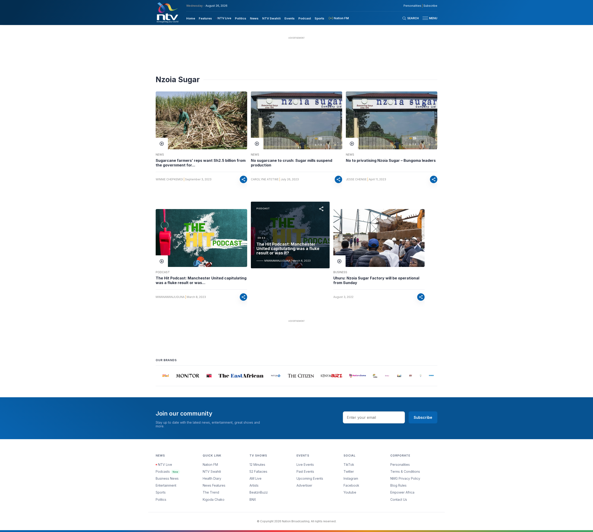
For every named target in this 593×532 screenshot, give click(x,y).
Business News (167, 478)
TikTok (349, 464)
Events (289, 18)
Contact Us (398, 499)
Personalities (412, 5)
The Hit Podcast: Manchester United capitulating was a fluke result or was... (201, 280)
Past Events (305, 471)
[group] (161, 376)
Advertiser (304, 485)
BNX (252, 499)
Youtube (350, 492)
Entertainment (166, 485)
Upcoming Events (309, 478)
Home (190, 18)
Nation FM (210, 464)
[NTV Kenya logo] (167, 12)
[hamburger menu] (425, 18)
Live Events (305, 464)
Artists (254, 485)
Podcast (304, 18)
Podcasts (167, 471)
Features (205, 18)
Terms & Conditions (405, 471)
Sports (319, 18)
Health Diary (212, 478)
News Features (214, 485)
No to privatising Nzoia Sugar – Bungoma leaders (391, 160)
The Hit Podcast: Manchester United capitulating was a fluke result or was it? (287, 249)
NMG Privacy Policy (405, 478)
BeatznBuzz (258, 492)
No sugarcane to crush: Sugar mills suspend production (291, 162)
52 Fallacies (258, 471)
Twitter (349, 471)
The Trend (211, 492)
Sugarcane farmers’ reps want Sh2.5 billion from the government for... (201, 162)
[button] (428, 18)
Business (340, 272)
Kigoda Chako (213, 499)
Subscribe (430, 5)
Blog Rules (398, 485)
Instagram (351, 478)
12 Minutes (257, 464)
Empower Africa (402, 492)
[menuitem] (190, 18)
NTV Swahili (271, 18)
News (254, 18)
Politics (240, 18)
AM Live (255, 478)
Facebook (351, 485)
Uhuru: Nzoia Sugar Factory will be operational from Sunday (376, 280)
